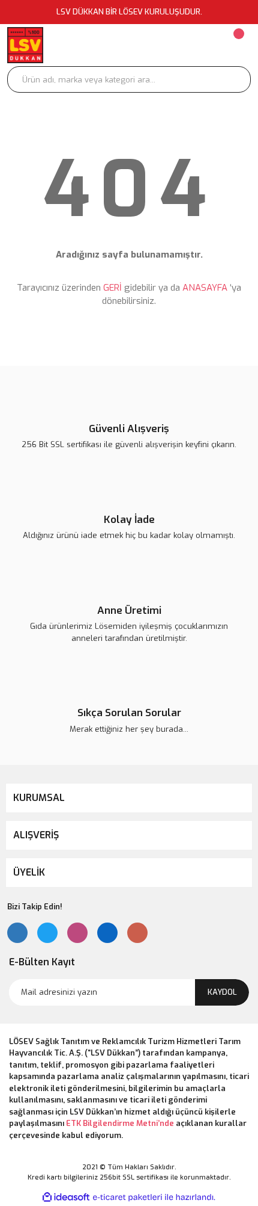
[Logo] (25, 45)
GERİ (112, 288)
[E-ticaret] (127, 1197)
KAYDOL (222, 992)
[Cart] (237, 45)
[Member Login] (165, 45)
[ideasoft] (66, 1197)
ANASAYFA (204, 288)
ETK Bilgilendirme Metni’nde (120, 1123)
